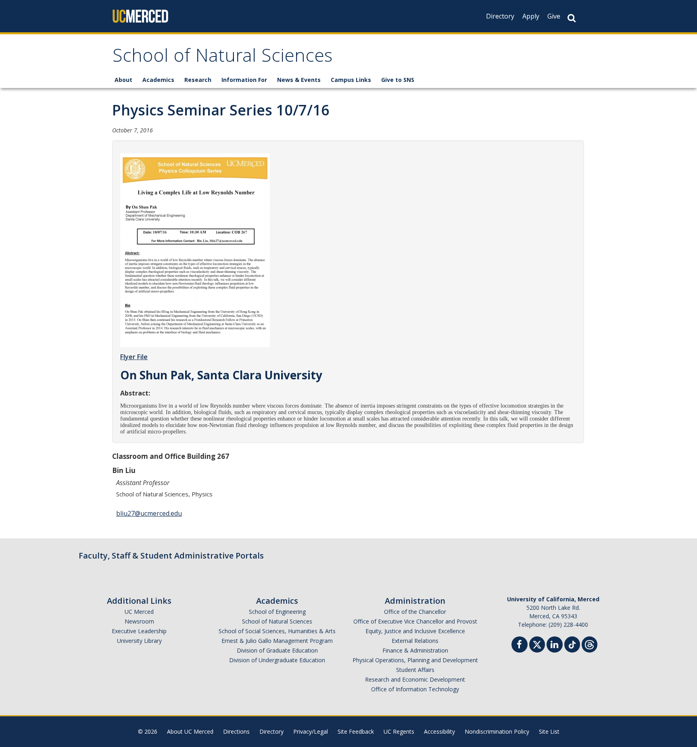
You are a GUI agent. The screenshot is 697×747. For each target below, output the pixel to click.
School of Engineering (277, 611)
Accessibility (439, 731)
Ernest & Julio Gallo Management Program (277, 640)
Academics (158, 80)
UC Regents (399, 731)
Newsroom (139, 621)
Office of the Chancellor (415, 611)
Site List (549, 731)
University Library (139, 640)
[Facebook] (519, 645)
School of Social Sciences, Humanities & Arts (277, 631)
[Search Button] (571, 18)
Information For (244, 80)
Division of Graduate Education (277, 650)
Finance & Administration (415, 650)
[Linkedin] (554, 645)
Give (553, 16)
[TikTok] (572, 643)
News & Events (299, 80)
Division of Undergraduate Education (277, 660)
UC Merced (139, 611)
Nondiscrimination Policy (497, 731)
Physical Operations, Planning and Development (415, 660)
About (123, 80)
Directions (236, 731)
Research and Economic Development (415, 679)
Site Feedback (356, 731)
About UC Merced (190, 731)
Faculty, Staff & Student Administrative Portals (171, 555)
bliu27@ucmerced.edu (149, 513)
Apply (530, 16)
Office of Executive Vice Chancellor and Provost (415, 621)
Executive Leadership (139, 631)
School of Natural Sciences (222, 57)
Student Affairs (415, 670)
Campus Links (351, 80)
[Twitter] (537, 643)
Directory (500, 16)
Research (197, 80)
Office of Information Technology (415, 689)
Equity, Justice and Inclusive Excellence (415, 631)
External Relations (415, 640)
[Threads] (589, 643)
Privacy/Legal (310, 731)
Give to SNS (397, 80)
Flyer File (134, 356)
